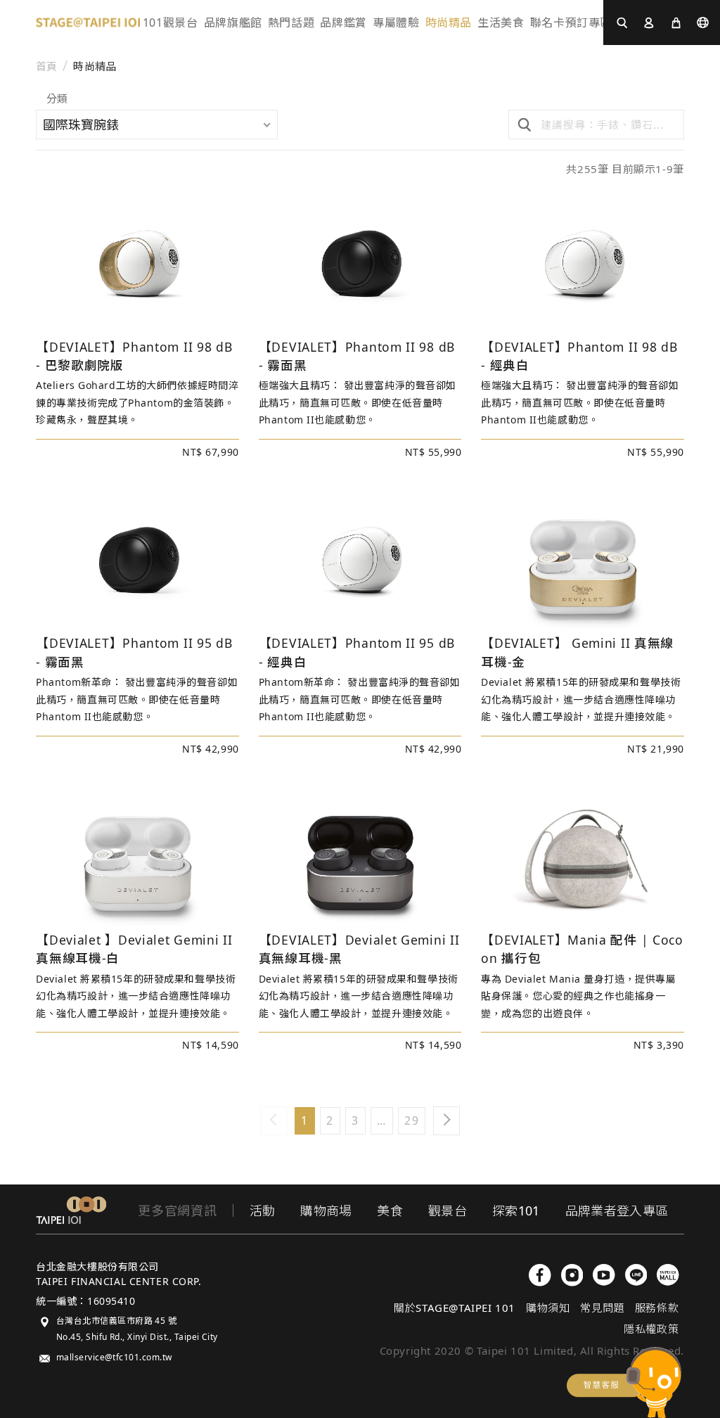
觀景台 (447, 1210)
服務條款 (657, 1308)
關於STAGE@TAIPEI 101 (454, 1308)
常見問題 (602, 1308)
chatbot (624, 1382)
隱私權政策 (651, 1329)
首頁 (47, 66)
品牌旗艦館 (233, 22)
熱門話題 (291, 22)
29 (411, 1120)
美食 (390, 1210)
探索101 (516, 1210)
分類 (57, 100)
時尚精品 (94, 66)
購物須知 (548, 1308)
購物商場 (326, 1210)
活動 (263, 1210)
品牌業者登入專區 (617, 1210)
